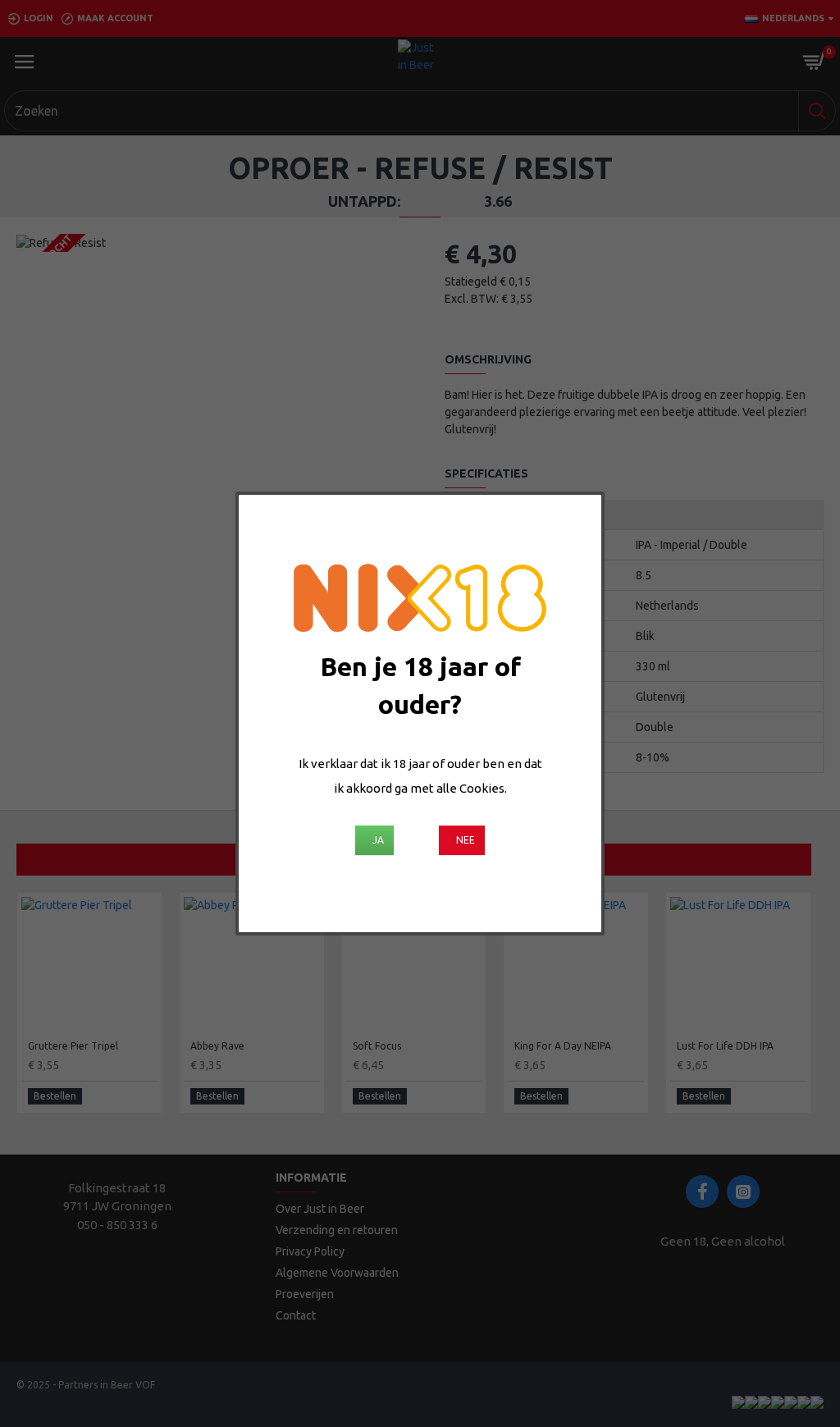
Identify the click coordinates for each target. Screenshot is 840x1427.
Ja (378, 840)
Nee (465, 840)
